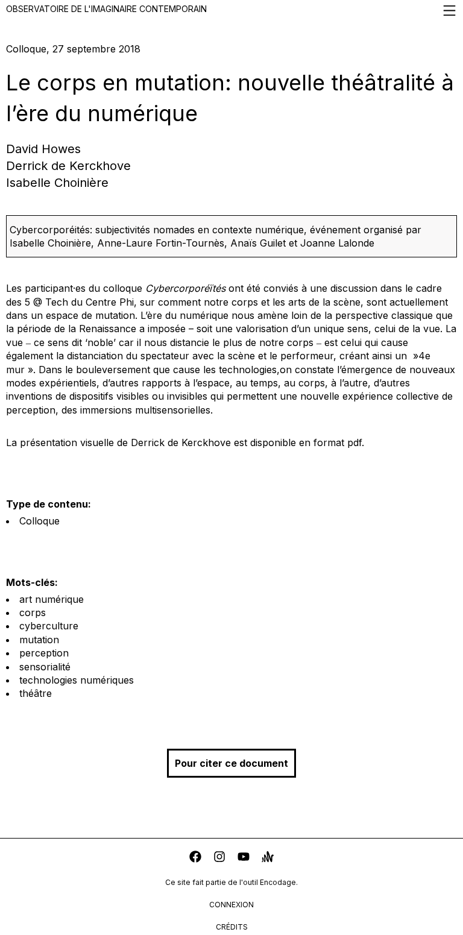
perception (44, 653)
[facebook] (195, 858)
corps (32, 612)
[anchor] (268, 858)
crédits (232, 926)
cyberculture (48, 626)
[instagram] (219, 858)
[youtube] (244, 858)
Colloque (39, 521)
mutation (39, 640)
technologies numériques (76, 680)
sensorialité (45, 667)
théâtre (35, 693)
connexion (231, 904)
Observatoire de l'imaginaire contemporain (106, 9)
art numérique (51, 599)
